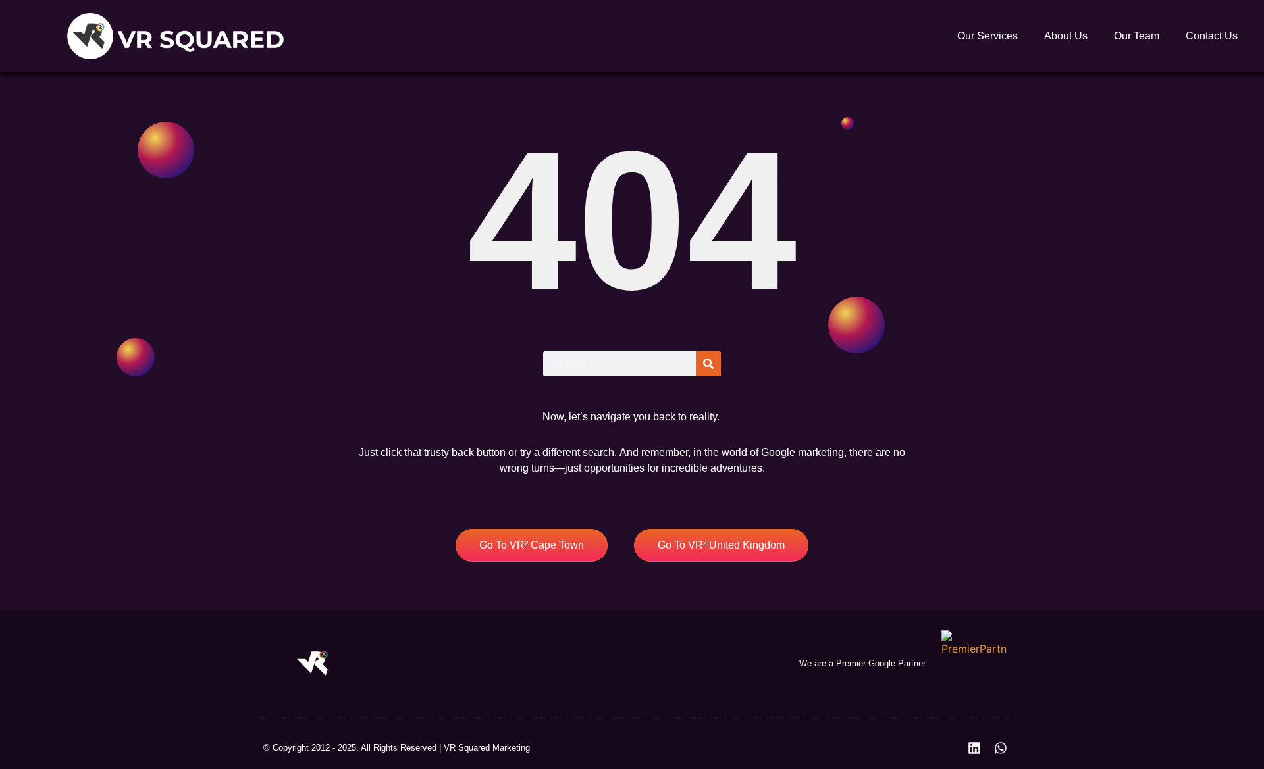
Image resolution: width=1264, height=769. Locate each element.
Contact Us (1212, 35)
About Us (1066, 35)
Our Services (987, 35)
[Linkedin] (974, 748)
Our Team (1136, 35)
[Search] (708, 363)
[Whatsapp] (1000, 748)
